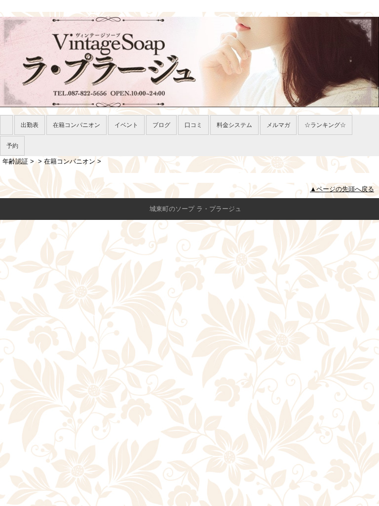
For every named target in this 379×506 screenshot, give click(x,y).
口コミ (193, 125)
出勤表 (29, 125)
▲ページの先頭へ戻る (342, 189)
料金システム (234, 125)
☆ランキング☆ (325, 125)
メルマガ (278, 125)
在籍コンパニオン (76, 125)
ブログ (161, 125)
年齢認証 (15, 161)
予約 (12, 145)
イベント (126, 125)
